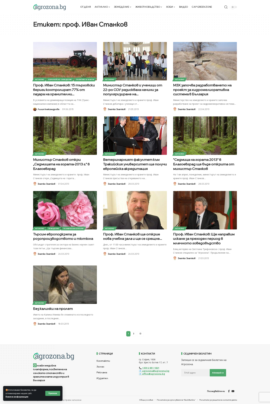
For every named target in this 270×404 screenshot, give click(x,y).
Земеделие (53, 228)
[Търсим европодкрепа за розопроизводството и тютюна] (65, 210)
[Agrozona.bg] (49, 7)
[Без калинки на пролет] (65, 284)
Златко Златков (116, 109)
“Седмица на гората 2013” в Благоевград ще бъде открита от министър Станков (203, 164)
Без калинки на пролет (53, 308)
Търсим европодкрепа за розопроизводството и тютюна (63, 236)
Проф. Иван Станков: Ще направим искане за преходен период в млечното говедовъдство (204, 238)
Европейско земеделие (60, 79)
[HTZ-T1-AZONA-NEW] (61, 356)
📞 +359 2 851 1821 (149, 367)
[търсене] (226, 7)
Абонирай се (218, 373)
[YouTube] (233, 391)
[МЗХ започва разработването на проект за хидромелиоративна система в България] (205, 61)
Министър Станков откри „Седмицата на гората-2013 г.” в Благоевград (61, 164)
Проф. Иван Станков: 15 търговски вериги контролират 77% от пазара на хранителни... (64, 89)
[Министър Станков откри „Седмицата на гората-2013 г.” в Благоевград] (65, 135)
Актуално (39, 79)
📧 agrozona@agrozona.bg (154, 370)
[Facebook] (228, 391)
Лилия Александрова (48, 109)
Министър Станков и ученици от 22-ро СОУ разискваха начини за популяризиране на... (132, 89)
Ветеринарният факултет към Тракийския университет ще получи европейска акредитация (135, 164)
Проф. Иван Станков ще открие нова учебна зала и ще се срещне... (132, 236)
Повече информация (16, 396)
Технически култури (73, 228)
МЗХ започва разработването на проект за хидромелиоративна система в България (202, 89)
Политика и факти (85, 79)
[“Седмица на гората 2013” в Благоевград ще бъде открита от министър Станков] (205, 135)
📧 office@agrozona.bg (152, 373)
